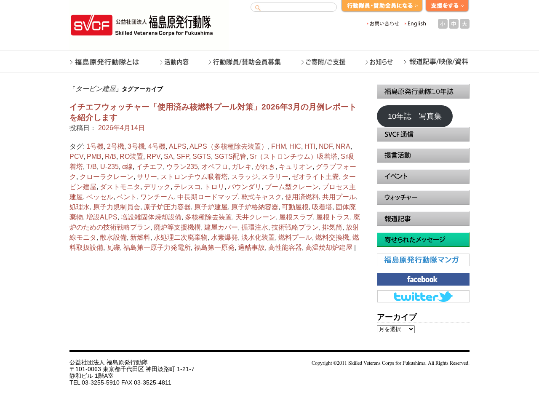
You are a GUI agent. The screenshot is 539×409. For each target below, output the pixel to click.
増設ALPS (101, 217)
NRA (343, 146)
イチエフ (149, 166)
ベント (127, 196)
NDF (325, 146)
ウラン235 (182, 166)
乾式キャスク (261, 196)
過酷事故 (251, 247)
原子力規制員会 (116, 207)
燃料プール (295, 237)
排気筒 (332, 227)
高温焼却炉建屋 (328, 247)
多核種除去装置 (208, 217)
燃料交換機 (332, 237)
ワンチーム (157, 196)
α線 (127, 166)
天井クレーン (255, 217)
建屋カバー (221, 227)
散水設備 (113, 237)
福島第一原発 (214, 247)
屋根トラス (333, 217)
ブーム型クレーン (292, 186)
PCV (76, 156)
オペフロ (214, 166)
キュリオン (295, 166)
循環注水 (254, 227)
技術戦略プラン (295, 227)
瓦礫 (113, 247)
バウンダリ (244, 186)
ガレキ (242, 166)
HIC (295, 146)
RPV (153, 156)
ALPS (178, 146)
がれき (265, 166)
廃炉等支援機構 (177, 227)
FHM (278, 146)
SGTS (201, 156)
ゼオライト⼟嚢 (315, 176)
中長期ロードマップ (207, 196)
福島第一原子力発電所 (157, 247)
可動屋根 (295, 207)
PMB (94, 156)
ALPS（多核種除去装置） (228, 146)
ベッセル (99, 196)
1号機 (95, 146)
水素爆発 (224, 237)
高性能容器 (285, 247)
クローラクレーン (106, 176)
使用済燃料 (302, 196)
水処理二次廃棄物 (181, 237)
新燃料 (140, 237)
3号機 (136, 146)
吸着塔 (322, 207)
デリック (157, 186)
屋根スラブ (296, 217)
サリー (147, 176)
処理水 (79, 207)
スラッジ (244, 176)
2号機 (115, 146)
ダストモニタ (120, 186)
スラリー (274, 176)
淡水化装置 (258, 237)
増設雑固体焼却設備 (151, 217)
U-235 (109, 166)
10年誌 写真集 (415, 116)
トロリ (214, 186)
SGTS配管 (230, 156)
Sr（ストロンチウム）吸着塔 (293, 156)
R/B (110, 156)
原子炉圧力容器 (167, 207)
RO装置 (131, 156)
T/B (91, 166)
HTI (309, 146)
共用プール (339, 196)
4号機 (156, 146)
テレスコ (187, 186)
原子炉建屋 (211, 207)
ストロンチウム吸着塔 (194, 176)
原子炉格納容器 (254, 207)
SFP (182, 156)
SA (168, 156)
